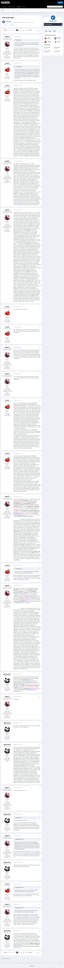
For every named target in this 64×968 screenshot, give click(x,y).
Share (5, 25)
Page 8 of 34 (38, 31)
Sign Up (60, 2)
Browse (18, 6)
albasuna (9, 21)
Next (31, 30)
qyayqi (7, 63)
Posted (17, 36)
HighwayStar (7, 674)
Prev (5, 30)
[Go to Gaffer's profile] (55, 42)
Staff (13, 9)
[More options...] (39, 36)
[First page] (2, 30)
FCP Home (4, 6)
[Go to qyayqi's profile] (7, 69)
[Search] (61, 7)
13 (27, 30)
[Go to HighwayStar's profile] (7, 680)
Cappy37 (7, 36)
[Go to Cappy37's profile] (7, 44)
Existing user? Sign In (51, 2)
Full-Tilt (36, 678)
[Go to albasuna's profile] (3, 22)
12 (25, 30)
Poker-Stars (25, 500)
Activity (24, 6)
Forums (2, 9)
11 (23, 30)
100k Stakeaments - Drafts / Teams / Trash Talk (23, 22)
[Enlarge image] (30, 506)
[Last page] (33, 30)
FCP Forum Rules (48, 24)
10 (21, 30)
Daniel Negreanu (11, 6)
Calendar (8, 9)
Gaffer (58, 41)
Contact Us (32, 966)
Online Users (19, 9)
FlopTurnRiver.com (17, 502)
